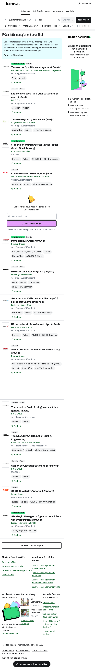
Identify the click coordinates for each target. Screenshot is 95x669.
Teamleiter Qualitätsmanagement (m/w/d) (36, 67)
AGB (41, 645)
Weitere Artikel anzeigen (27, 622)
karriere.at (53, 597)
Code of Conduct (40, 650)
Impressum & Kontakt (28, 645)
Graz (14, 251)
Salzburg (51, 364)
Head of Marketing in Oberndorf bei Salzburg (51, 624)
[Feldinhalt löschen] (30, 20)
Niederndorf (18, 450)
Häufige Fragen (9, 645)
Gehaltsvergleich (10, 633)
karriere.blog (28, 594)
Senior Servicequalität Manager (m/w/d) (35, 465)
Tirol (40, 35)
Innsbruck (16, 184)
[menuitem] (14, 26)
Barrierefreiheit (23, 650)
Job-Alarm (58, 11)
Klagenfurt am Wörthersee (29, 364)
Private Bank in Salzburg (49, 632)
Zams (15, 530)
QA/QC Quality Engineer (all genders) (32, 491)
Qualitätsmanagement (17, 35)
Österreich (17, 312)
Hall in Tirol (17, 130)
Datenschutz (8, 650)
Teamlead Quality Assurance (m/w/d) (32, 119)
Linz (35, 251)
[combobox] (18, 20)
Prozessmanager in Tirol (13, 566)
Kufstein (16, 159)
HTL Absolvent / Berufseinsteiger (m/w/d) (35, 324)
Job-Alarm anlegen (33, 223)
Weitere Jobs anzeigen (32, 545)
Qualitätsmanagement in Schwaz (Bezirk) (43, 567)
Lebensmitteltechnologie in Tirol (17, 570)
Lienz (14, 282)
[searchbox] (32, 216)
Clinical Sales (49, 602)
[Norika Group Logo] (14, 658)
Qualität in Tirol (9, 562)
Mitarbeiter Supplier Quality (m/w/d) (32, 271)
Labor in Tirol (8, 575)
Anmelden (86, 3)
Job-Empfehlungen (41, 11)
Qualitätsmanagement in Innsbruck (43, 574)
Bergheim (22, 530)
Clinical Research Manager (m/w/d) (31, 173)
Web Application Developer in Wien (50, 615)
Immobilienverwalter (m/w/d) (28, 240)
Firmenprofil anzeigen (13, 55)
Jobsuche (25, 11)
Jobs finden (83, 20)
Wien (39, 251)
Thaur (30, 251)
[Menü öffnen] (3, 4)
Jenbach (16, 108)
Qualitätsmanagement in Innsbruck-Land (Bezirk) (43, 581)
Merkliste (70, 11)
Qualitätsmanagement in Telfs (46, 587)
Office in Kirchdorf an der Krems (51, 608)
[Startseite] (14, 3)
